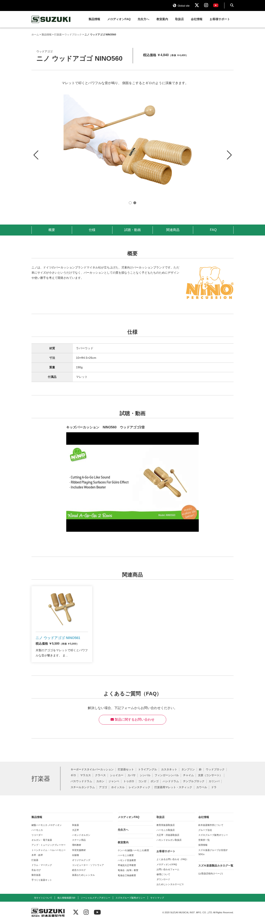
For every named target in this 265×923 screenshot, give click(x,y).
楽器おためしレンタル (83, 875)
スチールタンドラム (83, 787)
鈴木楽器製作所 (51, 19)
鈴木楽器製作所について (210, 825)
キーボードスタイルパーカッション (92, 769)
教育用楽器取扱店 (166, 825)
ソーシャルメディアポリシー (95, 897)
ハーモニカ (37, 830)
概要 (51, 230)
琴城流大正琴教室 (127, 865)
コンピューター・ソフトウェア (88, 865)
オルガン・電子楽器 (41, 840)
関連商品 (172, 230)
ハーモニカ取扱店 (166, 830)
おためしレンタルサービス (170, 884)
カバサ (132, 775)
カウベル (201, 787)
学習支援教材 (79, 850)
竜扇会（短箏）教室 (128, 870)
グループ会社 (205, 830)
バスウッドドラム (81, 781)
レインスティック (139, 787)
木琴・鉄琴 (37, 855)
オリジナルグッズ (81, 860)
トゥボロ (128, 781)
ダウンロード (163, 879)
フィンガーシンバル (167, 775)
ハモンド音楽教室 (127, 860)
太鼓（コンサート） (210, 775)
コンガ (142, 781)
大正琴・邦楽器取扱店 (168, 835)
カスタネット (169, 769)
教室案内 (162, 19)
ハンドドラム (171, 781)
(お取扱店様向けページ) (210, 873)
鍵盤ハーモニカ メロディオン (46, 825)
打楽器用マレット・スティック (173, 787)
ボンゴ (155, 781)
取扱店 (179, 19)
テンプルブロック (194, 781)
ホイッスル (118, 787)
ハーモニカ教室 (126, 855)
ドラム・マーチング (41, 865)
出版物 (75, 855)
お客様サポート (220, 19)
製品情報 (94, 19)
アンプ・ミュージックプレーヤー (48, 845)
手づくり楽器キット (41, 880)
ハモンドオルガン (81, 835)
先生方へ (143, 19)
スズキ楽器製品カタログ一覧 (215, 865)
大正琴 (75, 830)
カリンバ (214, 781)
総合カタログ (79, 870)
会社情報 (196, 19)
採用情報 (202, 845)
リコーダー (37, 835)
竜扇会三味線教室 (127, 875)
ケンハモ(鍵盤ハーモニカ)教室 (133, 850)
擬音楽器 (36, 875)
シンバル (145, 775)
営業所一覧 (204, 840)
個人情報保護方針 (66, 897)
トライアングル (147, 769)
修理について (163, 874)
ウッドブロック (215, 769)
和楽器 (75, 825)
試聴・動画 (132, 230)
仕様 (92, 230)
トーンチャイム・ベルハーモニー (48, 850)
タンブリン (188, 769)
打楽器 (34, 860)
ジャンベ (113, 781)
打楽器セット (126, 769)
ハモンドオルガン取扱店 (169, 840)
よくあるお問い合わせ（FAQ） (172, 859)
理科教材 (76, 845)
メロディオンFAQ (119, 19)
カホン (100, 781)
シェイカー (116, 775)
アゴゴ (103, 787)
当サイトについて (43, 897)
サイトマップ (157, 897)
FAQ (213, 230)
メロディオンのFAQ (167, 864)
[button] (229, 151)
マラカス (85, 775)
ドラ (214, 787)
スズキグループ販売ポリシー (213, 835)
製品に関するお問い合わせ (134, 719)
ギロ (73, 775)
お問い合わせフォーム (168, 869)
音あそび (36, 870)
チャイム (188, 775)
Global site (183, 5)
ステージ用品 (79, 840)
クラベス (100, 775)
